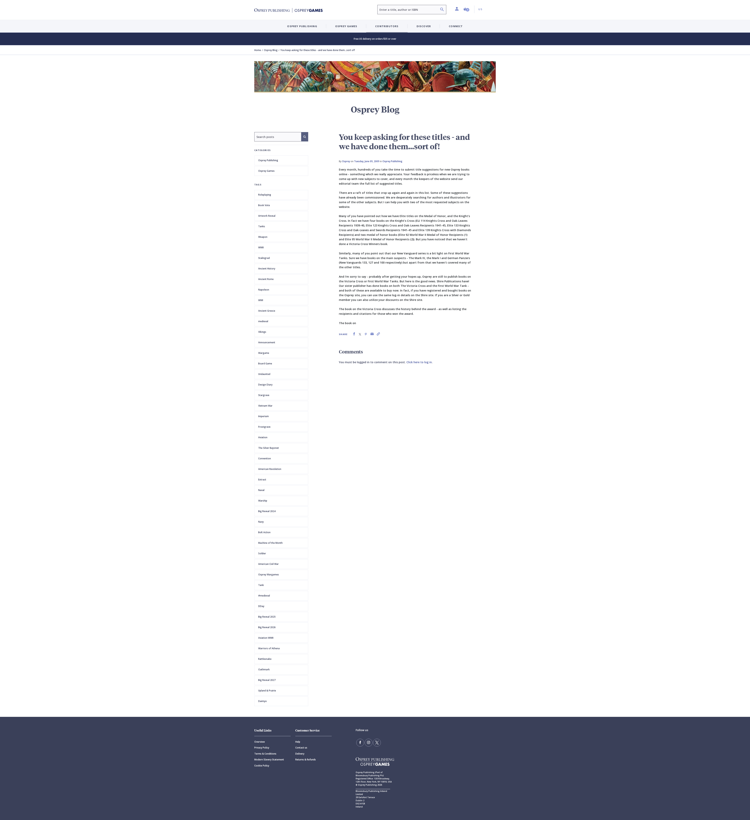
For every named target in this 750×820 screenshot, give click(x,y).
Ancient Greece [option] (266, 310)
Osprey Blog (271, 50)
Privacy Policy (261, 747)
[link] (354, 334)
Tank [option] (261, 585)
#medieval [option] (264, 595)
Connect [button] (456, 26)
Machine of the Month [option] (270, 543)
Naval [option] (261, 490)
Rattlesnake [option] (264, 659)
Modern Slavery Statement (269, 759)
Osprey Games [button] (346, 26)
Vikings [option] (262, 332)
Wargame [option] (263, 353)
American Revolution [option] (269, 469)
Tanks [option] (261, 226)
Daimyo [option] (262, 701)
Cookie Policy (261, 765)
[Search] (442, 10)
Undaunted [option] (264, 374)
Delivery (299, 753)
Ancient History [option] (266, 268)
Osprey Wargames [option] (268, 574)
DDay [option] (261, 606)
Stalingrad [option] (264, 258)
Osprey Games (266, 171)
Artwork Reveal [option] (266, 215)
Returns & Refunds (305, 759)
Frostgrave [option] (264, 426)
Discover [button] (424, 26)
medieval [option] (263, 321)
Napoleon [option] (263, 289)
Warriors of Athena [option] (269, 648)
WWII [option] (261, 247)
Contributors (386, 26)
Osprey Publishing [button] (302, 26)
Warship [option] (262, 500)
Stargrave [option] (263, 395)
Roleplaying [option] (264, 194)
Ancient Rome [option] (266, 279)
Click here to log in (419, 362)
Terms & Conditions (265, 753)
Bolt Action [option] (264, 532)
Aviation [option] (262, 437)
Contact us (301, 747)
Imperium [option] (263, 416)
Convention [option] (264, 458)
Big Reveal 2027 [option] (267, 680)
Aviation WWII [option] (265, 637)
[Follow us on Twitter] (377, 743)
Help (297, 741)
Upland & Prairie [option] (267, 690)
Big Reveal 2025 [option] (267, 616)
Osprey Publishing (268, 160)
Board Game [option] (265, 363)
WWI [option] (260, 300)
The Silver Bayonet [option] (268, 448)
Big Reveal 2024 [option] (267, 511)
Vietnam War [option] (265, 405)
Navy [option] (261, 521)
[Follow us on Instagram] (368, 743)
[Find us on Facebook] (360, 743)
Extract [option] (262, 479)
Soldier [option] (262, 553)
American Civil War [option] (268, 564)
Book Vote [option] (264, 205)
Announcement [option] (266, 342)
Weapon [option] (262, 237)
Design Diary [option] (265, 384)
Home (257, 50)
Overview (259, 741)
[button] (466, 9)
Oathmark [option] (264, 669)
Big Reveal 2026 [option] (267, 627)
